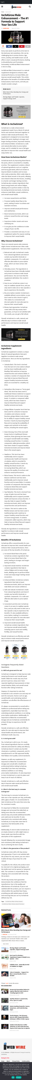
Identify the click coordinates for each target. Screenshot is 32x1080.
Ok (13, 1077)
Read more (6, 944)
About (8, 1061)
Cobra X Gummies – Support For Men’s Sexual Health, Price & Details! (19, 974)
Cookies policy (26, 1061)
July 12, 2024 (13, 977)
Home (2, 12)
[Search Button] (30, 6)
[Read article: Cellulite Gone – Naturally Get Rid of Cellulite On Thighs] (4, 966)
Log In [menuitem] (2, 2)
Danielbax (6, 28)
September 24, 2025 (15, 995)
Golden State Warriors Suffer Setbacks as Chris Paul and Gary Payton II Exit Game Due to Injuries (20, 1026)
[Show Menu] (2, 6)
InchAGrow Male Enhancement (14, 901)
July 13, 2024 (13, 951)
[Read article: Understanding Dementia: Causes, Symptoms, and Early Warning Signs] (4, 1007)
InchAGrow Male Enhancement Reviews (13, 904)
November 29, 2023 (15, 1021)
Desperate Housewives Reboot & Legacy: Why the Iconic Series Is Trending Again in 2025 (19, 991)
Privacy (19, 1077)
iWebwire (7, 1052)
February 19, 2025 (12, 934)
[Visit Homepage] (16, 6)
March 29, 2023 (15, 28)
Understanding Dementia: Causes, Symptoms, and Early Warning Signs (20, 1008)
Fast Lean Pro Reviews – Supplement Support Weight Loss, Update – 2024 (20, 957)
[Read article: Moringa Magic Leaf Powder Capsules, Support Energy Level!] (4, 949)
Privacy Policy (15, 1061)
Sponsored (8, 12)
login (7, 983)
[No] (30, 1071)
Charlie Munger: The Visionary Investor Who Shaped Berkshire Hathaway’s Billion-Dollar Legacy (19, 1017)
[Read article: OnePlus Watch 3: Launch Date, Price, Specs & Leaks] (4, 1000)
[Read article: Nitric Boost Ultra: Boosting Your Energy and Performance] (16, 921)
